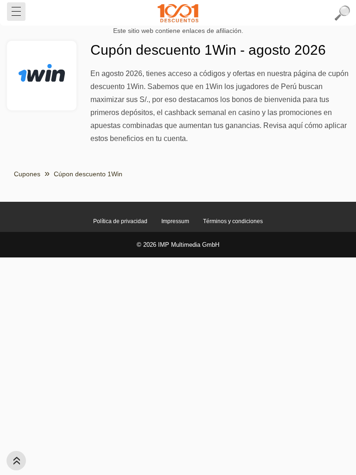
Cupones (27, 174)
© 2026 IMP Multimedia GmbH (178, 244)
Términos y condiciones (233, 221)
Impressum (175, 221)
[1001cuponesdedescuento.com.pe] (178, 13)
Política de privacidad (120, 221)
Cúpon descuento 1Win (88, 174)
